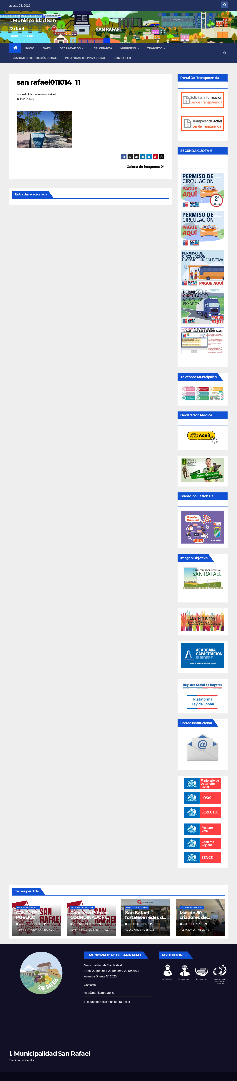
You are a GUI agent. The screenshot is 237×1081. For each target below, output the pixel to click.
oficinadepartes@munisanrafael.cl (107, 1001)
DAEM (47, 48)
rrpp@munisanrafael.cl (99, 992)
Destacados (71, 48)
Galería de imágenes (144, 167)
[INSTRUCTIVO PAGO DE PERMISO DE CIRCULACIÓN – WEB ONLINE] (202, 340)
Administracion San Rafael (39, 94)
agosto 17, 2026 (30, 924)
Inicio (30, 48)
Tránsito (155, 48)
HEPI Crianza (101, 48)
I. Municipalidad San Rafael (49, 1053)
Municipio (128, 48)
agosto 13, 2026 (85, 924)
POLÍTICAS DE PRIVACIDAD (85, 58)
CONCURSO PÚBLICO (28, 915)
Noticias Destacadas (28, 908)
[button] (224, 53)
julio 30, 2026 (138, 924)
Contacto (122, 58)
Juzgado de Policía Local (35, 58)
